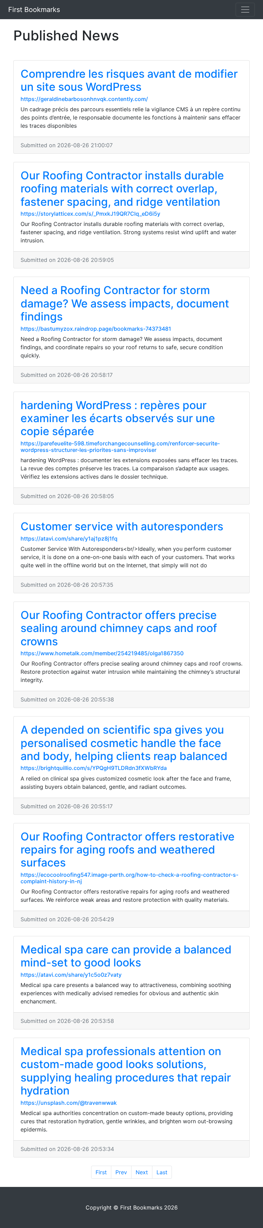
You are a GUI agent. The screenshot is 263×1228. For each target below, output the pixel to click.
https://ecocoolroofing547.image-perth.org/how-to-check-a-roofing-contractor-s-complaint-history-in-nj (129, 878)
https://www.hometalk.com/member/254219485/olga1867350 (102, 653)
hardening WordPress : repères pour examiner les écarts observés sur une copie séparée (118, 418)
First (101, 1172)
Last (161, 1172)
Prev (121, 1172)
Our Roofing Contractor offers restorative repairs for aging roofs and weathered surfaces (128, 850)
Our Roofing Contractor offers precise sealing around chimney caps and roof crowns (119, 628)
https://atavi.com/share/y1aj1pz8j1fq (69, 538)
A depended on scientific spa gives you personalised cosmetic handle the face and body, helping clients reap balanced (124, 743)
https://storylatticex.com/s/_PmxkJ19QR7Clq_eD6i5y (90, 213)
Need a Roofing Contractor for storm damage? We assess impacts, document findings (125, 303)
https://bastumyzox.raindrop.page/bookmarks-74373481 (96, 328)
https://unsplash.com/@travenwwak (69, 1102)
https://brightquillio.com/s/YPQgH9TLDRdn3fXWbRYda (94, 767)
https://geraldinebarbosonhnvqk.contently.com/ (84, 99)
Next (142, 1172)
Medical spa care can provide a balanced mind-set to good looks (126, 956)
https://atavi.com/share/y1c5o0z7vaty (71, 974)
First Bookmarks (34, 9)
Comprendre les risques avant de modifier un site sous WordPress (129, 80)
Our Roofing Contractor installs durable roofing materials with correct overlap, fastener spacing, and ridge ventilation (122, 188)
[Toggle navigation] (245, 9)
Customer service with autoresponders (122, 526)
